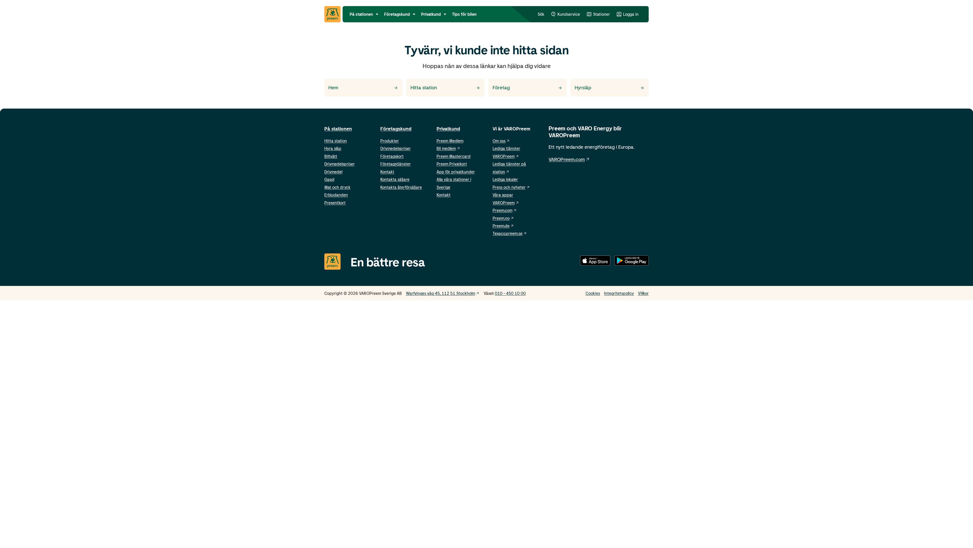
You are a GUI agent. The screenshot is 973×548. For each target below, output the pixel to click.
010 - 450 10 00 (510, 293)
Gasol (329, 179)
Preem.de (501, 225)
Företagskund (395, 128)
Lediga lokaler (505, 179)
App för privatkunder (456, 171)
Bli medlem (446, 148)
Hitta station (335, 140)
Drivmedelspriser (339, 163)
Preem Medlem (450, 140)
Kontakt (387, 171)
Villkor (643, 293)
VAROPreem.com (567, 159)
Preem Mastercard (454, 156)
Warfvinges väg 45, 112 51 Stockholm (440, 293)
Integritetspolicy (619, 293)
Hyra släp (332, 148)
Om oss (499, 140)
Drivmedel (333, 171)
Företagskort (392, 156)
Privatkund (448, 128)
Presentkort (335, 202)
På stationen (338, 128)
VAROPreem (504, 202)
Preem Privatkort (452, 163)
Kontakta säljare (394, 179)
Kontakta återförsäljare (401, 187)
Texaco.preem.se (507, 233)
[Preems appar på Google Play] (631, 261)
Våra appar (503, 194)
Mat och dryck (337, 187)
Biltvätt (330, 156)
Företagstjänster (395, 163)
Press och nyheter (509, 187)
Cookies (593, 293)
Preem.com (502, 210)
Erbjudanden (336, 194)
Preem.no (501, 218)
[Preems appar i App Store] (595, 261)
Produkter (389, 140)
